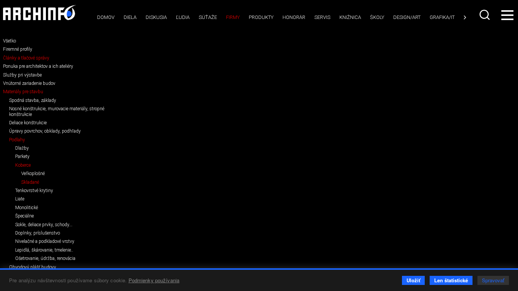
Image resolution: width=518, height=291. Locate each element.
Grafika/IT (442, 17)
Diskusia (156, 17)
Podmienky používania (154, 280)
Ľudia (183, 17)
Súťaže (208, 17)
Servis (322, 17)
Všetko (9, 41)
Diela (130, 17)
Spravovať (493, 280)
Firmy (233, 17)
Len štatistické (451, 280)
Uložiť (413, 280)
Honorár (294, 17)
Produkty (261, 17)
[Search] (485, 14)
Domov (106, 17)
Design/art (407, 17)
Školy (377, 17)
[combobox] (485, 14)
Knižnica (350, 17)
